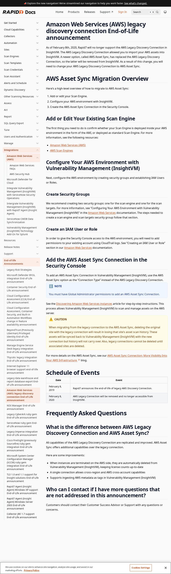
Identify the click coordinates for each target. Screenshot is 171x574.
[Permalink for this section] (93, 37)
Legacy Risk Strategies (19, 269)
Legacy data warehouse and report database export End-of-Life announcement (23, 381)
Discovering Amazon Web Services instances (84, 304)
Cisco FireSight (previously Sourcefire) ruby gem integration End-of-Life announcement (21, 445)
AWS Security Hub (20, 174)
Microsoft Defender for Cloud (19, 181)
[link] (23, 157)
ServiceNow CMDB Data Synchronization (20, 220)
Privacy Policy (31, 570)
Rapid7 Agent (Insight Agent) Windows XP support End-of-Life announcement (22, 490)
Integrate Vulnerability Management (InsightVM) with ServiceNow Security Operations (21, 193)
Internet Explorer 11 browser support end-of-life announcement (22, 369)
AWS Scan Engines (61, 150)
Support (105, 12)
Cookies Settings (141, 567)
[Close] (165, 567)
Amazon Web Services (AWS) (68, 145)
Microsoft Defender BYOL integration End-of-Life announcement (21, 278)
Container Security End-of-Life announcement (21, 288)
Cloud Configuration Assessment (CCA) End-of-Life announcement (21, 299)
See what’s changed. (135, 3)
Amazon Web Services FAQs (22, 167)
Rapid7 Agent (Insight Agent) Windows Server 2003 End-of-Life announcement (20, 503)
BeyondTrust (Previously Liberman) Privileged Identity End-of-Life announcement (20, 335)
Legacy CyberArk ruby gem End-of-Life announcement (22, 416)
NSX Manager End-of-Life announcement (21, 407)
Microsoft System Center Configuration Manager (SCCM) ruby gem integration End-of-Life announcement (20, 462)
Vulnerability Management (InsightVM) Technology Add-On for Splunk (22, 231)
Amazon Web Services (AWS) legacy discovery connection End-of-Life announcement (20, 395)
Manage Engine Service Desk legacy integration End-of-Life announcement (22, 349)
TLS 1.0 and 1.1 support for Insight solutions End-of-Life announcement (23, 478)
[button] (21, 23)
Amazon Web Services (102, 213)
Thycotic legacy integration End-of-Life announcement (22, 359)
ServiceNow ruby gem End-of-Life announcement (22, 424)
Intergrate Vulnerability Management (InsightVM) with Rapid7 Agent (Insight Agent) (22, 208)
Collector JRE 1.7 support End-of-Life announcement (22, 515)
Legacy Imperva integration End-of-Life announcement (22, 433)
